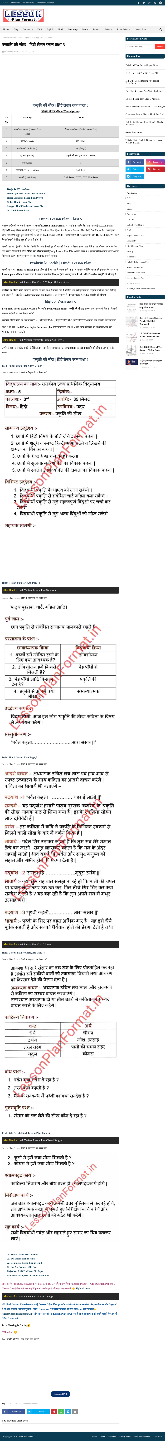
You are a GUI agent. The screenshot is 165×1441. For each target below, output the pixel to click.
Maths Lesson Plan (135, 267)
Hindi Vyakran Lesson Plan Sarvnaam (37, 590)
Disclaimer (112, 1437)
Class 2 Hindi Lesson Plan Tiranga (35, 1296)
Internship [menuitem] (73, 29)
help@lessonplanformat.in (17, 1313)
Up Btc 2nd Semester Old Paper (23, 1267)
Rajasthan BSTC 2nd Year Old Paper (25, 1271)
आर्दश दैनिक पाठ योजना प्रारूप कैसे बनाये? (151, 362)
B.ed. (10, 1403)
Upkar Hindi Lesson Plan (19, 202)
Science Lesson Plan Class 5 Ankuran (143, 99)
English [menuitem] (50, 29)
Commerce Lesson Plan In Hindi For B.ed (145, 114)
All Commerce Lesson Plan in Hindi (24, 1263)
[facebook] (138, 3)
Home (4, 38)
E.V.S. (129, 230)
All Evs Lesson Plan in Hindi (21, 1259)
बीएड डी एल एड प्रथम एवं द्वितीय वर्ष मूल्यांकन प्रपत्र (151, 306)
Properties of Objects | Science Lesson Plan (28, 1275)
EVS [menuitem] (39, 29)
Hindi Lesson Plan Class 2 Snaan (34, 944)
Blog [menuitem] (16, 29)
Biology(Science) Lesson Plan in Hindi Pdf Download (151, 321)
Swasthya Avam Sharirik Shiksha (141, 288)
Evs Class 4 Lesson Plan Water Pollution (144, 91)
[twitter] (144, 3)
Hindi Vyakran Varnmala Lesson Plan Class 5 (41, 340)
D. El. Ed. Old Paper (135, 225)
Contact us (158, 1437)
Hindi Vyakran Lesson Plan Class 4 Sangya (40, 1140)
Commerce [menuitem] (28, 29)
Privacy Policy (125, 1437)
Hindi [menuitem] (60, 29)
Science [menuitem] (108, 29)
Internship (131, 257)
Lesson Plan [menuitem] (140, 29)
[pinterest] (155, 3)
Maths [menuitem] (85, 29)
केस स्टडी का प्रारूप (134, 132)
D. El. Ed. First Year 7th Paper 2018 (142, 73)
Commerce (131, 214)
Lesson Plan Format (11, 51)
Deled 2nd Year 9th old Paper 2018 (142, 65)
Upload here (83, 1288)
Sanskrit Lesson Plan (136, 272)
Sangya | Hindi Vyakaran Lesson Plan (25, 206)
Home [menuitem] (6, 29)
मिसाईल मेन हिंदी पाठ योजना (18, 189)
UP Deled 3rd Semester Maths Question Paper (150, 335)
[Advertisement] (60, 80)
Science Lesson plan (136, 278)
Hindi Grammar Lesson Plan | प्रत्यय (25, 198)
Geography (131, 241)
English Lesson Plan (136, 235)
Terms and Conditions (142, 1437)
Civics (129, 209)
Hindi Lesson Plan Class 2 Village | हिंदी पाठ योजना (43, 282)
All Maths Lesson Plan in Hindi (22, 1254)
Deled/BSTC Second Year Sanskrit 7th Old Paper (151, 348)
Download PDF (61, 1394)
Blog (129, 203)
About (102, 1437)
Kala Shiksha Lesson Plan (138, 262)
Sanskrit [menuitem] (96, 29)
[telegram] (160, 3)
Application (132, 193)
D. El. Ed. (17, 1403)
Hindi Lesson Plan (15, 38)
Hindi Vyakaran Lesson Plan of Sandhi (26, 193)
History (130, 251)
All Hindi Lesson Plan (18, 210)
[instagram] (149, 3)
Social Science (133, 283)
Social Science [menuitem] (123, 29)
